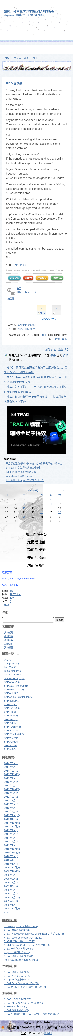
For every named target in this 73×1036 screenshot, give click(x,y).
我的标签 (8, 647)
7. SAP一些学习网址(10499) (19, 948)
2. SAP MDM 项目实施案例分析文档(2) (24, 1003)
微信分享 (57, 278)
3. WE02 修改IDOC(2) (15, 1006)
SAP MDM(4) (11, 719)
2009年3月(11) (12, 897)
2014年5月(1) (11, 763)
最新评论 (8, 644)
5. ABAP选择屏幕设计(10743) (19, 941)
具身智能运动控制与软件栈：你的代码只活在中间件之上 (35, 463)
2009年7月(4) (11, 882)
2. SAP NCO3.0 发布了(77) (18, 976)
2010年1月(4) (11, 864)
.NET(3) (8, 659)
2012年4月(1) (11, 808)
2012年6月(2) (11, 804)
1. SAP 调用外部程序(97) (17, 972)
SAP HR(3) (10, 712)
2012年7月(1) (11, 800)
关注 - (32, 291)
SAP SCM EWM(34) (14, 734)
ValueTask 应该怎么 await (19, 476)
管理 (35, 57)
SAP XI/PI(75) (11, 741)
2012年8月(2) (11, 796)
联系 (26, 57)
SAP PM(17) (10, 723)
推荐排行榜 (9, 993)
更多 (6, 912)
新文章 (17, 57)
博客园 (27, 1022)
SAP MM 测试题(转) (28, 324)
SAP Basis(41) (11, 700)
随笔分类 (8, 653)
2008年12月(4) (12, 908)
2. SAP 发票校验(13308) (17, 930)
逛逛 (65, 355)
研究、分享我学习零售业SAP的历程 (29, 11)
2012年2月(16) (12, 815)
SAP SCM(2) (11, 730)
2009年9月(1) (11, 875)
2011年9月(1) (11, 830)
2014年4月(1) (11, 767)
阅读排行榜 (9, 920)
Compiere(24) (11, 663)
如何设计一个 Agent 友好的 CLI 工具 (25, 480)
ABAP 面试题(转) (27, 328)
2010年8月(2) (11, 856)
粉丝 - (22, 291)
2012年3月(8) (11, 811)
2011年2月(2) (11, 841)
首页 (7, 57)
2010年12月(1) (12, 849)
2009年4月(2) (11, 893)
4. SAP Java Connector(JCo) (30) (21, 983)
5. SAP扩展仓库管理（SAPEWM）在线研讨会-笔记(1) (32, 1014)
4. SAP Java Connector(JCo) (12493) (23, 937)
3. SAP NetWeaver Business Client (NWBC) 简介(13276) (34, 933)
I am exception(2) (13, 671)
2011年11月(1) (12, 826)
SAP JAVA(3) (11, 715)
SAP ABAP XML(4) (14, 689)
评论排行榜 (9, 966)
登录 (53, 355)
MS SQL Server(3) (13, 674)
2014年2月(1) (11, 770)
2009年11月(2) (12, 867)
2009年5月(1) (11, 890)
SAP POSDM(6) (12, 726)
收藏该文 (42, 278)
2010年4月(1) (11, 860)
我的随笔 (8, 632)
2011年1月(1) (11, 845)
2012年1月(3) (11, 819)
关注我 (28, 278)
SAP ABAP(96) (12, 682)
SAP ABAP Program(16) (16, 686)
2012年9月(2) (11, 793)
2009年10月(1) (12, 871)
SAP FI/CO (19, 265)
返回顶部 (63, 349)
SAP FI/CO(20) (12, 708)
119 (12, 598)
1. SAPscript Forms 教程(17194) (21, 926)
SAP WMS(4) (11, 738)
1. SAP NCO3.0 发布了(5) (17, 999)
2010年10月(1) (12, 852)
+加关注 (10, 298)
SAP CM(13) (10, 704)
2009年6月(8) (11, 886)
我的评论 (8, 636)
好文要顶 (14, 278)
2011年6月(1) (11, 838)
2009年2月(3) (11, 901)
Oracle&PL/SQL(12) (14, 678)
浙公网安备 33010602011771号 (25, 1027)
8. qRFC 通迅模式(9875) (17, 952)
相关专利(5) (10, 749)
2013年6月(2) (11, 782)
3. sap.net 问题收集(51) (16, 979)
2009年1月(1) (11, 905)
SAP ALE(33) (11, 693)
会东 (19, 288)
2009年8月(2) (11, 879)
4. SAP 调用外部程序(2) (16, 1010)
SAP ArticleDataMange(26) (18, 697)
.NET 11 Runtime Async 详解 (21, 471)
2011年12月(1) (12, 823)
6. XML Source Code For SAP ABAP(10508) (27, 945)
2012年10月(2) (12, 789)
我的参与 (8, 640)
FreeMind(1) (10, 667)
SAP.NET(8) (10, 745)
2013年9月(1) (11, 778)
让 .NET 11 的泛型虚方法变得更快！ (25, 467)
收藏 (57, 339)
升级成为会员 (49, 318)
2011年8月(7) (11, 834)
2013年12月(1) (12, 774)
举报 (64, 339)
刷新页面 (50, 349)
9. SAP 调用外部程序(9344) (18, 956)
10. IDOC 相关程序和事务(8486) (21, 960)
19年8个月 (15, 594)
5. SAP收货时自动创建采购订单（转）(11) (26, 987)
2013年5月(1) (11, 785)
